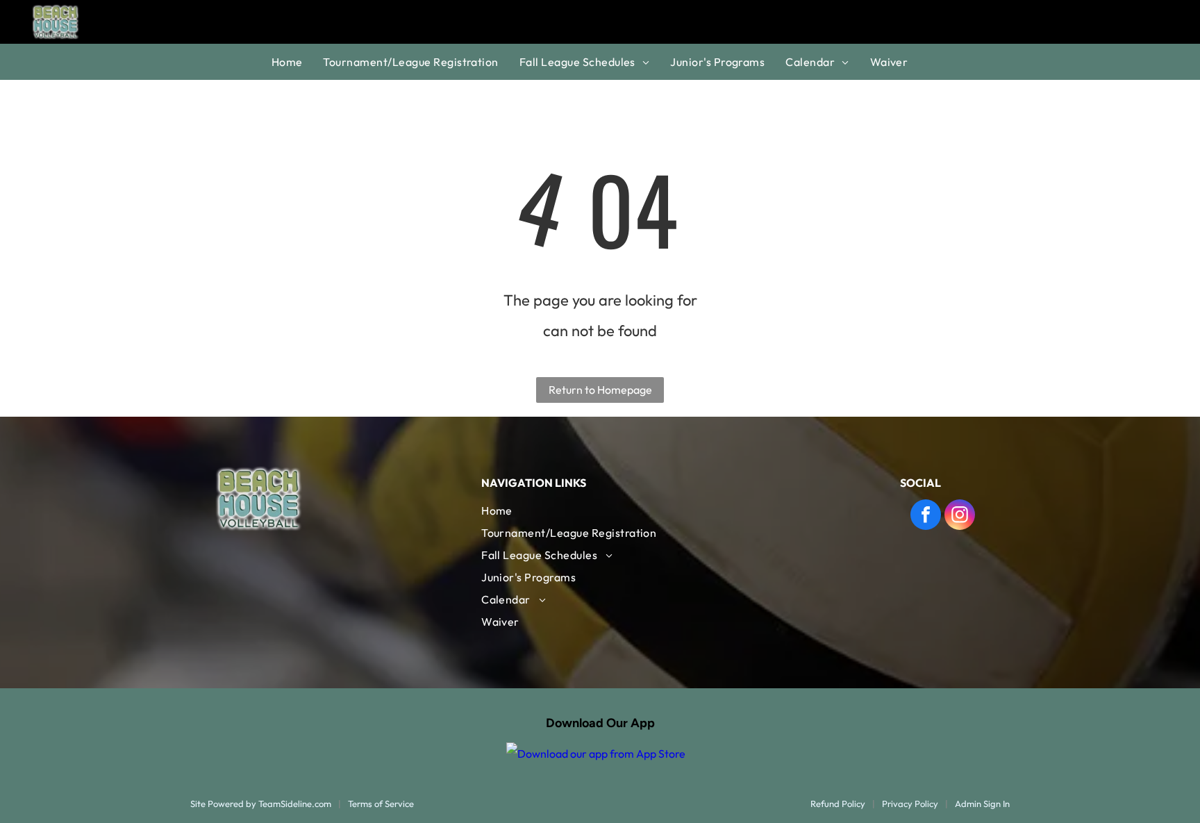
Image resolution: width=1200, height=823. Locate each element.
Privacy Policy (910, 803)
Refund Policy (837, 803)
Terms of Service (381, 803)
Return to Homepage (600, 390)
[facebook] (925, 516)
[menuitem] (298, 62)
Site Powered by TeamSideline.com (260, 803)
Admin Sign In (982, 803)
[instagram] (959, 516)
